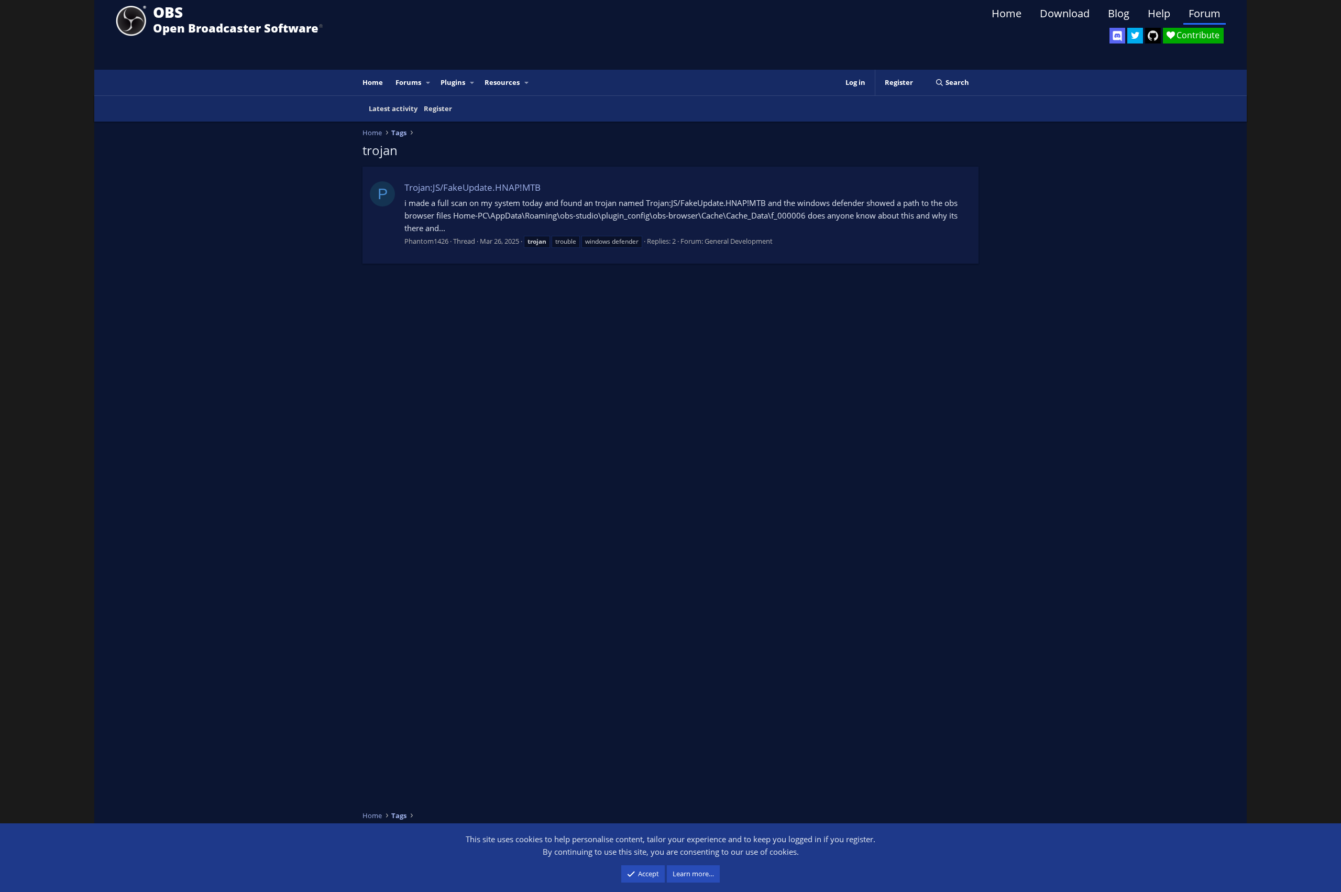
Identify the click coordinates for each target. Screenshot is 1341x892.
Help (1159, 13)
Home (1006, 13)
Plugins (453, 82)
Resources (502, 82)
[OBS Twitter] (1135, 35)
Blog (1118, 13)
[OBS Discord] (1117, 35)
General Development (739, 241)
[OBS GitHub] (1153, 35)
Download (1065, 13)
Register (438, 108)
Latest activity (393, 108)
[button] (428, 82)
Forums (408, 82)
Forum (1205, 13)
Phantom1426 (426, 241)
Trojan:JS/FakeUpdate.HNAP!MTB (472, 187)
